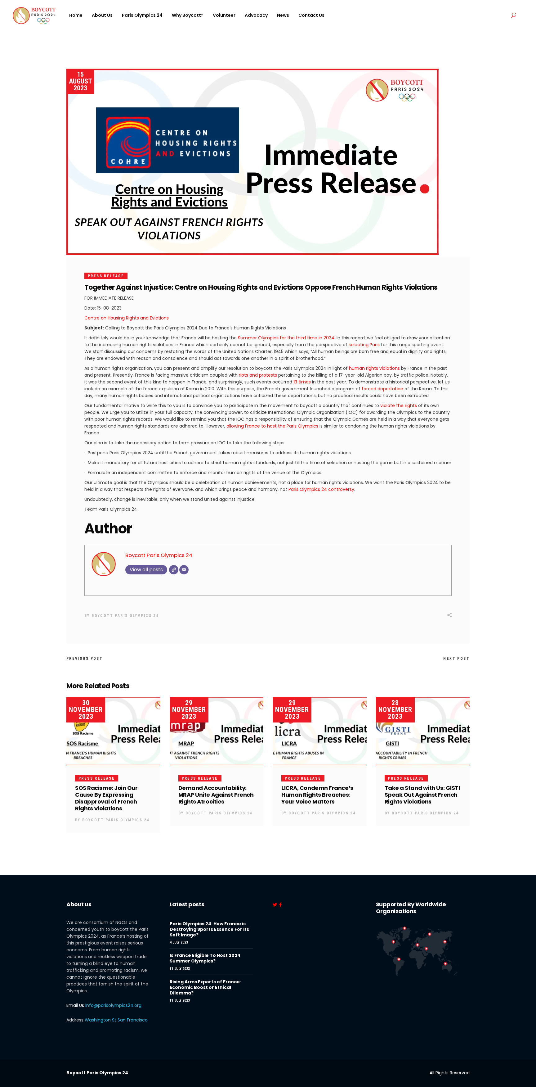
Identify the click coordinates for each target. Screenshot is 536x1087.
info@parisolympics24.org (113, 1005)
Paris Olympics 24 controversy (321, 489)
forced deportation (382, 389)
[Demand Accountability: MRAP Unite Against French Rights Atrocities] (217, 731)
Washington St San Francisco (116, 1020)
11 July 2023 (180, 969)
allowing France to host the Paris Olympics (272, 426)
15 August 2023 (80, 81)
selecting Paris (364, 345)
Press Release (106, 276)
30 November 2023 (86, 709)
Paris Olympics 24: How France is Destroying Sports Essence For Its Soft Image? (209, 929)
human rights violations (374, 368)
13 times (301, 382)
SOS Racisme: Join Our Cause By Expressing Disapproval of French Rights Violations (106, 798)
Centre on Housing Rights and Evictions (126, 318)
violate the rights (398, 405)
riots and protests (258, 375)
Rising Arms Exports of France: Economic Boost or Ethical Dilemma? (205, 987)
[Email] (184, 569)
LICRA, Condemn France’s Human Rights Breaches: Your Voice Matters (317, 794)
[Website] (173, 569)
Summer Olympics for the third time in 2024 (286, 338)
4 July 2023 (179, 942)
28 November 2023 (395, 709)
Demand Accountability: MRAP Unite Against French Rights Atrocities (216, 794)
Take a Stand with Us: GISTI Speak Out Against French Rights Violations (422, 794)
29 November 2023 (189, 709)
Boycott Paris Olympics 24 (158, 555)
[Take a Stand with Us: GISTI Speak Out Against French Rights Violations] (423, 731)
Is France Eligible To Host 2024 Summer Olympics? (205, 958)
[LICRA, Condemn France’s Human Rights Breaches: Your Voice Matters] (320, 731)
